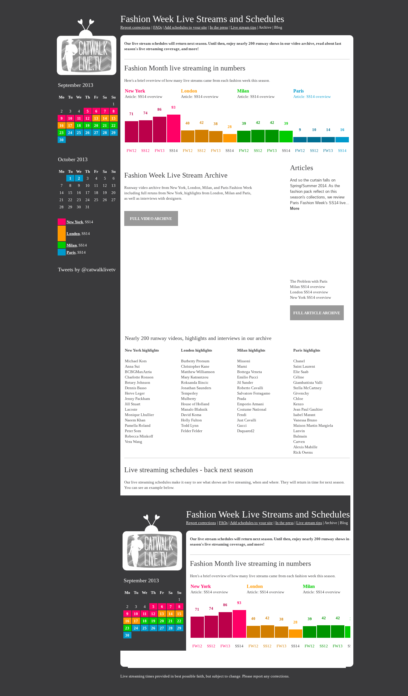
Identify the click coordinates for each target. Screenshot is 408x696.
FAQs (157, 27)
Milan (72, 245)
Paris (71, 252)
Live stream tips (243, 27)
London (73, 233)
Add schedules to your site (185, 27)
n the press (219, 27)
